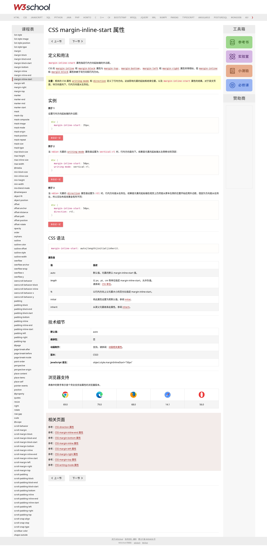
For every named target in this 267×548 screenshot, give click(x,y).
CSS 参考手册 (239, 42)
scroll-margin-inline (23, 450)
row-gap (18, 414)
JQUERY (144, 17)
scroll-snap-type (21, 526)
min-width (19, 184)
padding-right (20, 337)
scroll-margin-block (23, 434)
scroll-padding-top (23, 514)
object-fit (18, 196)
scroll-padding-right (23, 510)
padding (18, 301)
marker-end (19, 99)
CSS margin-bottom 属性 (68, 437)
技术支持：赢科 (131, 539)
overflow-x (19, 272)
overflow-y (19, 276)
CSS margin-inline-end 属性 (69, 432)
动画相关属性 (115, 347)
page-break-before (23, 353)
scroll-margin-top (22, 470)
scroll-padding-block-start (26, 486)
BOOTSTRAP (120, 17)
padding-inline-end (23, 325)
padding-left (20, 333)
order (16, 232)
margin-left (19, 83)
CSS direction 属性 (64, 427)
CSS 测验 (239, 71)
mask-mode (19, 127)
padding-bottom (21, 317)
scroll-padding (21, 474)
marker (17, 95)
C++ (102, 17)
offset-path (19, 216)
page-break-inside (22, 357)
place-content (20, 373)
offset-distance (21, 212)
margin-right (20, 87)
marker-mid (19, 103)
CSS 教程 (239, 85)
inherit (126, 307)
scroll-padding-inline (24, 494)
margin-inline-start (23, 79)
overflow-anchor (21, 264)
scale (16, 418)
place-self (18, 381)
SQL (48, 17)
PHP (77, 17)
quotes (17, 397)
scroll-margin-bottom (24, 446)
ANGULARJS (204, 17)
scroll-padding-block (23, 478)
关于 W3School (117, 539)
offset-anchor (20, 208)
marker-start (20, 107)
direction (99, 81)
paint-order (19, 361)
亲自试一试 (55, 138)
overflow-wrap (20, 268)
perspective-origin (22, 369)
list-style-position (22, 43)
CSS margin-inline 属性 (66, 443)
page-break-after (22, 349)
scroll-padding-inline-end (26, 498)
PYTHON (58, 17)
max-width (19, 164)
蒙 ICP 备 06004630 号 (146, 539)
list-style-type (20, 47)
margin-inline (20, 71)
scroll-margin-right (23, 466)
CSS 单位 (106, 284)
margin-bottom (21, 67)
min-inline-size (21, 176)
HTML (16, 17)
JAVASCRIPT (37, 17)
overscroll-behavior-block (26, 285)
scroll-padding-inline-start (26, 502)
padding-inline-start (23, 329)
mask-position (20, 135)
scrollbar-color (21, 531)
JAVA (68, 17)
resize (17, 401)
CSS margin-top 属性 (65, 459)
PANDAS (174, 17)
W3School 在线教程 (32, 7)
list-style (18, 35)
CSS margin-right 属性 (66, 454)
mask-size (18, 143)
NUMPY (163, 17)
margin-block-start (23, 63)
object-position (21, 200)
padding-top (20, 341)
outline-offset (20, 248)
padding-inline (21, 321)
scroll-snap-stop (21, 522)
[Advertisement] (131, 508)
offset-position (21, 220)
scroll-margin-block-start (25, 442)
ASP (247, 17)
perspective (19, 365)
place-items (19, 377)
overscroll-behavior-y (24, 297)
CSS (25, 17)
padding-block (21, 305)
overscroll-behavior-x (24, 293)
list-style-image (21, 39)
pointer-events (21, 385)
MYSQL (133, 17)
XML (154, 17)
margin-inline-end (22, 75)
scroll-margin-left (22, 462)
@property (19, 393)
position (18, 389)
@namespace (20, 192)
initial (127, 299)
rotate (17, 410)
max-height (19, 155)
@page (17, 345)
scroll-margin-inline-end (25, 454)
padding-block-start (23, 313)
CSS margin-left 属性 (65, 448)
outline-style (20, 252)
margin (17, 51)
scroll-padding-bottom (24, 490)
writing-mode (80, 81)
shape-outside (21, 535)
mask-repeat (20, 139)
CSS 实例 (239, 56)
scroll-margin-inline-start (26, 458)
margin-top (19, 91)
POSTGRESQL (220, 17)
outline (17, 240)
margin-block (20, 55)
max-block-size (21, 151)
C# (109, 17)
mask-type (19, 147)
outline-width (20, 256)
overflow (18, 260)
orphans (18, 236)
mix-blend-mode (22, 188)
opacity (17, 228)
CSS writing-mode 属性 (67, 465)
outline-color (20, 244)
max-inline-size (21, 160)
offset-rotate (20, 224)
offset (16, 204)
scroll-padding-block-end (26, 482)
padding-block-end (23, 309)
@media (18, 168)
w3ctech (137, 543)
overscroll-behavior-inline (26, 289)
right (16, 405)
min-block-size (21, 172)
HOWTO (87, 17)
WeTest (145, 543)
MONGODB (236, 17)
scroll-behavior (21, 426)
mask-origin (19, 131)
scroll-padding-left (23, 506)
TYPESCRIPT (188, 17)
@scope (17, 422)
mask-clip (18, 115)
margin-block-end (22, 59)
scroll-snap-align (22, 518)
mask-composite (21, 119)
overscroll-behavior (23, 280)
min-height (19, 180)
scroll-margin (20, 430)
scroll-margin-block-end (25, 438)
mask (16, 111)
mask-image (20, 123)
